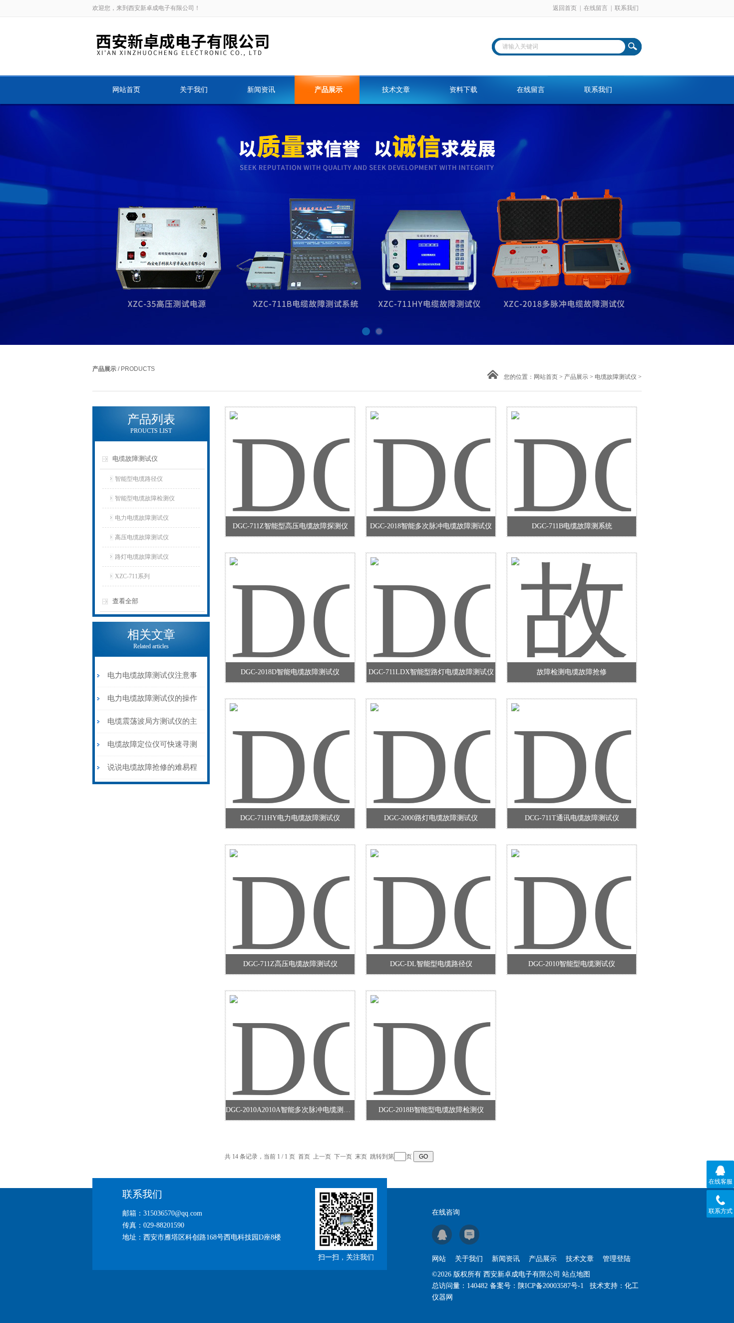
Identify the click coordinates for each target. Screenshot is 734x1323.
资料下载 (463, 89)
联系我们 (627, 7)
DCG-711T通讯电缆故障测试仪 (572, 818)
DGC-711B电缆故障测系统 (572, 526)
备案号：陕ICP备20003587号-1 (537, 1286)
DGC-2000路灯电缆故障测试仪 (431, 818)
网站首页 (126, 89)
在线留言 (596, 7)
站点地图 (576, 1274)
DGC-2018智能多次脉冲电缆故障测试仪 (431, 526)
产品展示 (329, 89)
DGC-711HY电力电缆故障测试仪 (290, 818)
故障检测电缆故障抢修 (572, 672)
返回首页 (565, 7)
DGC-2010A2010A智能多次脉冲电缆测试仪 (290, 1110)
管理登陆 (617, 1259)
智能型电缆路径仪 (139, 478)
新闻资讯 (261, 89)
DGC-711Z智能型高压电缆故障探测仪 (290, 526)
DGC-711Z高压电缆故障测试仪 (290, 964)
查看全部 (125, 601)
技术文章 (396, 89)
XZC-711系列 (132, 576)
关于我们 (194, 89)
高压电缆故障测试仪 (142, 537)
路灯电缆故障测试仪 (142, 556)
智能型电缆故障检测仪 (145, 498)
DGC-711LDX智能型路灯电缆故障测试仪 (431, 672)
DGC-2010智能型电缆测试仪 (571, 964)
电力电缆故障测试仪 (142, 517)
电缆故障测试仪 (616, 376)
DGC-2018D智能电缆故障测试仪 (290, 672)
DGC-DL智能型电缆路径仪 (431, 964)
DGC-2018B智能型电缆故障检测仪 (431, 1110)
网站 (439, 1259)
